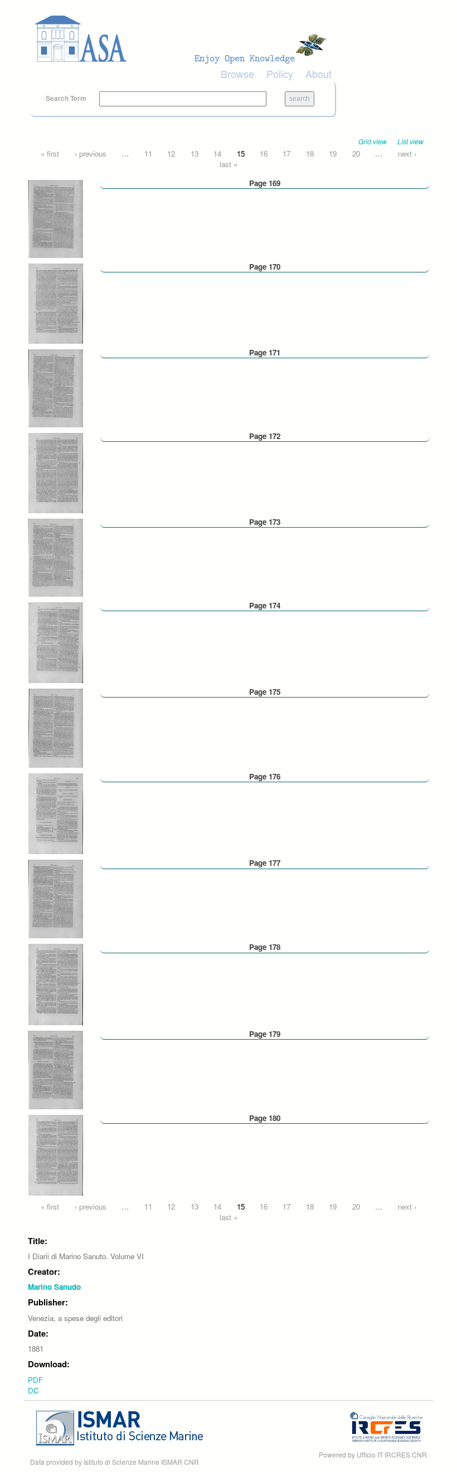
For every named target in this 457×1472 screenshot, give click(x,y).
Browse (237, 73)
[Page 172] (56, 472)
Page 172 (264, 436)
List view (410, 141)
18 (310, 153)
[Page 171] (56, 387)
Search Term (67, 98)
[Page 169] (56, 217)
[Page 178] (56, 983)
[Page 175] (56, 727)
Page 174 (264, 605)
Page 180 (264, 1118)
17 (286, 153)
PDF (35, 1379)
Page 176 (264, 776)
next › (407, 153)
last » (228, 164)
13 (194, 153)
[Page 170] (56, 302)
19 (333, 153)
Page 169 (264, 183)
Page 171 (264, 352)
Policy (279, 73)
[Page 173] (56, 557)
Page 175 (264, 691)
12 (171, 153)
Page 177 (264, 862)
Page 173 (264, 521)
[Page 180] (56, 1154)
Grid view (372, 141)
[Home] (184, 39)
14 (217, 153)
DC (33, 1390)
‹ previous (90, 153)
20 (356, 153)
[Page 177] (56, 898)
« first (50, 153)
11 (148, 153)
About (318, 73)
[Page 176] (56, 812)
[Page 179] (56, 1069)
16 (264, 153)
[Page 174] (56, 641)
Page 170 (264, 266)
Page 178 (264, 947)
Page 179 (264, 1034)
